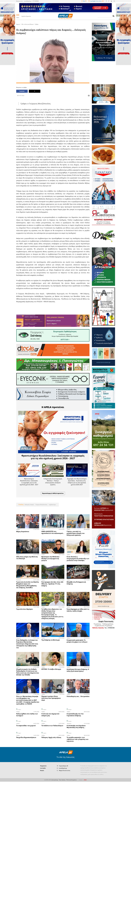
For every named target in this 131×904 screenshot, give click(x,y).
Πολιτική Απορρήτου (71, 780)
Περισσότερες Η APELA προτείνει (53, 493)
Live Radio (43, 768)
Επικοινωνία (19, 1)
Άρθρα (36, 24)
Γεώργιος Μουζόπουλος (41, 504)
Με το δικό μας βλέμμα (28, 24)
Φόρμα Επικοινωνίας (64, 770)
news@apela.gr (63, 768)
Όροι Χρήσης (62, 780)
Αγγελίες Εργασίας (26, 16)
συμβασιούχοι (52, 504)
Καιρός (42, 770)
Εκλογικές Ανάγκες (29, 504)
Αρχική (18, 24)
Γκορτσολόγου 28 (63, 766)
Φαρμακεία (43, 766)
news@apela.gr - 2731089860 (31, 1)
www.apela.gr (54, 780)
